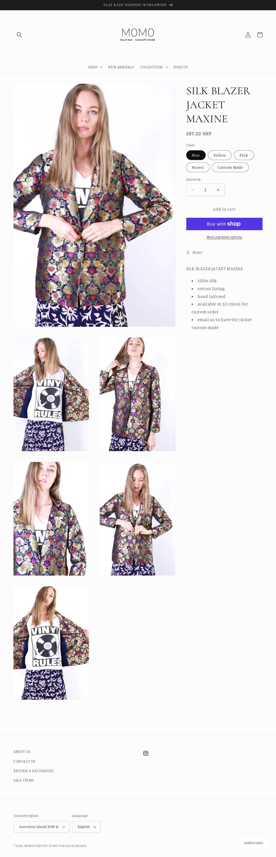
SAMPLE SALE (253, 843)
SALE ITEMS (23, 780)
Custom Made (230, 167)
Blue (196, 155)
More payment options (224, 237)
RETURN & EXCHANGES (33, 770)
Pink (244, 155)
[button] (19, 35)
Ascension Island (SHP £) (38, 826)
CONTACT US (24, 761)
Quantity (193, 179)
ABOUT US (21, 751)
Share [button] (197, 252)
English (84, 826)
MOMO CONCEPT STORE (41, 846)
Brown (198, 167)
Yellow (219, 155)
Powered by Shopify (73, 846)
